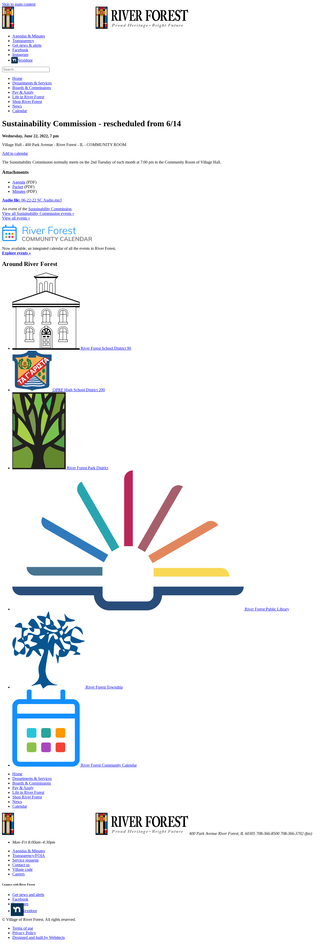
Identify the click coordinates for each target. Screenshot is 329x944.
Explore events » (16, 253)
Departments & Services (32, 83)
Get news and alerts (28, 894)
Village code (22, 869)
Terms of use (22, 928)
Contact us (21, 865)
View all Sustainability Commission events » (38, 213)
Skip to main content (18, 4)
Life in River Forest (28, 97)
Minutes (18, 191)
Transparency (23, 41)
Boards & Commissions (31, 87)
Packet (17, 187)
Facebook (20, 50)
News (17, 106)
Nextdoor (25, 60)
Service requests (25, 860)
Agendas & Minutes (28, 36)
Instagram (20, 54)
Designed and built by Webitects (38, 937)
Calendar (19, 111)
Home (17, 78)
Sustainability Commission (49, 209)
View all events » (16, 218)
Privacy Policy (24, 933)
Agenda (18, 182)
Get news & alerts (26, 45)
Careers (18, 874)
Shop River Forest (27, 101)
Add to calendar (15, 153)
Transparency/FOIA (28, 855)
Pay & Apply (23, 92)
